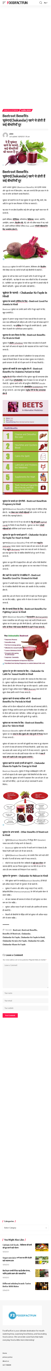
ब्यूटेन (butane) (13, 549)
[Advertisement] (25, 21)
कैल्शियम (31, 219)
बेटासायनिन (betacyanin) (37, 617)
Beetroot (17, 930)
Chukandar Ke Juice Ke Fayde (15, 941)
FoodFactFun (17, 3)
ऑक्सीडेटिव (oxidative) (33, 387)
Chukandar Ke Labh (36, 941)
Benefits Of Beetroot (11, 934)
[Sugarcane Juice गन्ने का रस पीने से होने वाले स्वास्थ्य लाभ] (41, 1260)
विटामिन (43, 266)
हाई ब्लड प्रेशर (38, 863)
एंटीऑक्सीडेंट (18, 380)
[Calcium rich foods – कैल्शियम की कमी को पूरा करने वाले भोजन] (41, 1247)
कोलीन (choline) (16, 343)
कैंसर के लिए (18, 608)
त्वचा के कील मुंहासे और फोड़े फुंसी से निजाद (28, 734)
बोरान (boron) (30, 689)
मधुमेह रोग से (7, 377)
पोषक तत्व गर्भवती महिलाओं (20, 512)
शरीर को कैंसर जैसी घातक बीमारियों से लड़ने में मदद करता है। (24, 627)
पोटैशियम (16, 219)
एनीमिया (18, 325)
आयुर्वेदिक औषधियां (26, 110)
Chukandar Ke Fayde (11, 937)
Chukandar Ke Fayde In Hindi (33, 937)
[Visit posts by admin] (5, 135)
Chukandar (25, 934)
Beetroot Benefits (29, 930)
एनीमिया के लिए (21, 301)
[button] (5, 2)
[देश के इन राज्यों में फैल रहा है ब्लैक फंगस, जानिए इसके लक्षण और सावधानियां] (41, 1273)
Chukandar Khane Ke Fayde (14, 944)
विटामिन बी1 (19, 222)
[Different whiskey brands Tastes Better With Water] (41, 1286)
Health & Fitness (11, 110)
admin (11, 134)
